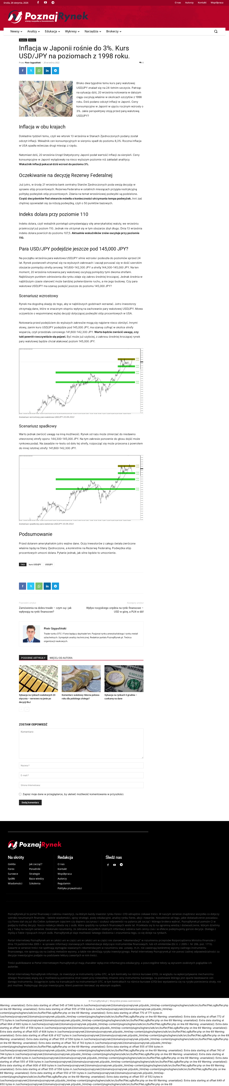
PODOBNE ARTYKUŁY (33, 657)
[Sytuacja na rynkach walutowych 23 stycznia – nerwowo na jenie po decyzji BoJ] (38, 678)
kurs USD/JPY (35, 564)
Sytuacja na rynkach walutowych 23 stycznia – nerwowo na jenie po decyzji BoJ (37, 698)
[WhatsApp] (39, 70)
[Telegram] (55, 70)
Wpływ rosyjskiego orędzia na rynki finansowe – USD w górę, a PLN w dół (114, 609)
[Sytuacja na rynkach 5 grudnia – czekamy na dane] (123, 678)
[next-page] (27, 709)
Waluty (32, 40)
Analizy (23, 40)
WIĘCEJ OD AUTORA (61, 657)
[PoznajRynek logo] (78, 845)
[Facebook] (22, 70)
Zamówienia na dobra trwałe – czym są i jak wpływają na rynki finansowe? (45, 609)
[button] (215, 31)
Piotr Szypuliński (33, 62)
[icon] (53, 2)
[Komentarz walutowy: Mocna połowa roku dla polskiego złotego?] (81, 678)
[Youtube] (114, 865)
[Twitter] (30, 70)
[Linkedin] (47, 70)
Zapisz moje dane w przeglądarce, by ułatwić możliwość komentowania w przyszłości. (73, 794)
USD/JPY (49, 564)
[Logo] (114, 16)
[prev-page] (21, 709)
